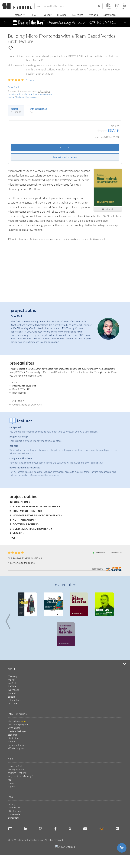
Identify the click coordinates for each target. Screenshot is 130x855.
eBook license (15, 781)
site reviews (17, 691)
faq (9, 749)
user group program (18, 694)
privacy (11, 774)
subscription (110, 14)
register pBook (15, 736)
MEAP (34, 14)
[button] (5, 22)
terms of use (14, 777)
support (12, 756)
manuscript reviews (17, 715)
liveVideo (61, 14)
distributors (13, 708)
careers (11, 711)
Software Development (26, 97)
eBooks (11, 666)
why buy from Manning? (20, 746)
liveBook (47, 14)
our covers (13, 673)
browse (108, 8)
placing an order (16, 739)
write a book (14, 697)
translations (13, 787)
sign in (124, 8)
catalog (18, 14)
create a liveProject (17, 701)
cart (116, 8)
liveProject (77, 14)
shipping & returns (17, 742)
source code (14, 784)
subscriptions (14, 670)
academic (12, 704)
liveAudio (93, 14)
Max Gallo (14, 87)
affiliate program (16, 718)
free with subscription (65, 157)
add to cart (65, 147)
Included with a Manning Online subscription (30, 93)
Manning (12, 646)
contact (11, 753)
